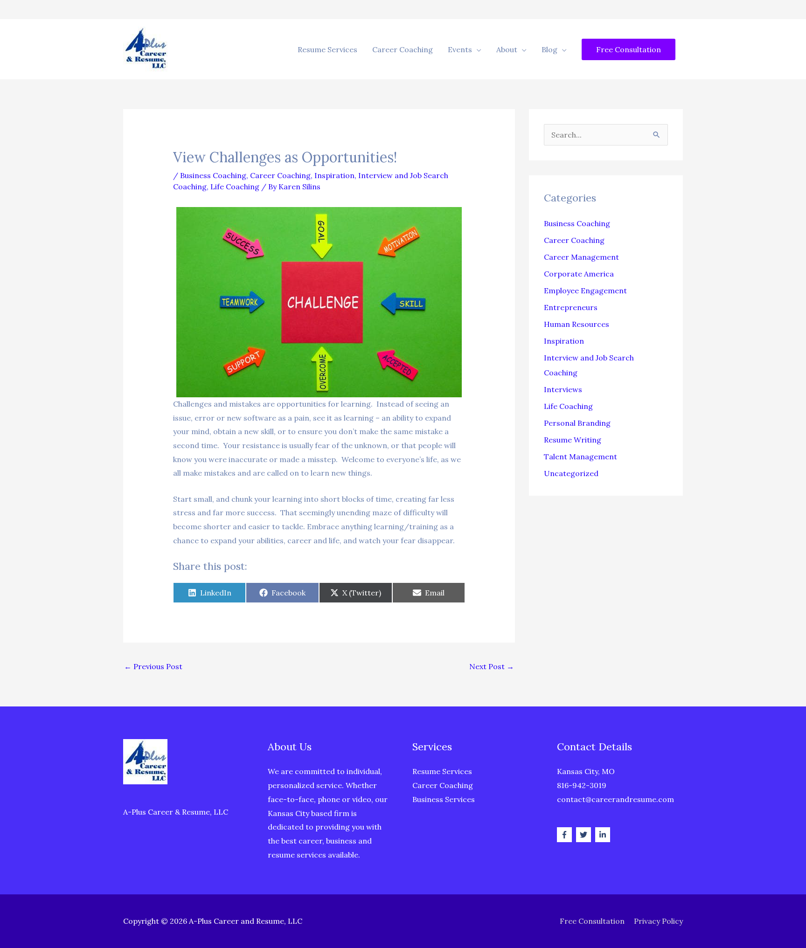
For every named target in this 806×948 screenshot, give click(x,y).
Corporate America (579, 273)
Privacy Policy (658, 921)
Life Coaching (234, 186)
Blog (549, 49)
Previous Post (153, 666)
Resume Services (327, 49)
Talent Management (580, 456)
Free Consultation (592, 921)
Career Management (581, 257)
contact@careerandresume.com (615, 799)
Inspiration (334, 175)
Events (460, 49)
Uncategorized (571, 473)
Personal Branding (577, 423)
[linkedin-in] (603, 834)
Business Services (443, 799)
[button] (628, 49)
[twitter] (584, 834)
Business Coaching (213, 175)
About (506, 49)
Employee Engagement (585, 290)
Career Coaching (402, 49)
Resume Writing (572, 439)
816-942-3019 (581, 785)
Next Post (491, 666)
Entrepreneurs (571, 307)
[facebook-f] (565, 834)
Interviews (563, 389)
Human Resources (576, 324)
